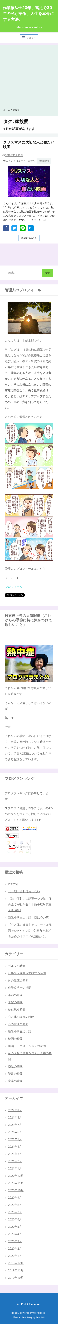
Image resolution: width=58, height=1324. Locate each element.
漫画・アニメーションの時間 (27, 1046)
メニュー (31, 37)
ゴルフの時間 (16, 966)
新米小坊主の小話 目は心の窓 (28, 917)
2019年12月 (16, 1263)
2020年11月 (16, 1183)
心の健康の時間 (18, 1024)
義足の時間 (15, 1066)
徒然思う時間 (16, 1009)
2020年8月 (15, 1205)
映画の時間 (44, 160)
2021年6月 (15, 1132)
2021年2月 (15, 1161)
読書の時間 (15, 1073)
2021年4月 (15, 1146)
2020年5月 (15, 1227)
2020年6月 (15, 1219)
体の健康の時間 (18, 980)
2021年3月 (15, 1154)
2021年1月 (15, 1168)
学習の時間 (15, 1002)
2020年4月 (15, 1234)
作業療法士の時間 (19, 988)
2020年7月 (15, 1212)
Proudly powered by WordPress (28, 1312)
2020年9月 (15, 1197)
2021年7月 (15, 1125)
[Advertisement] (29, 74)
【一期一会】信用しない (24, 891)
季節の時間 (15, 995)
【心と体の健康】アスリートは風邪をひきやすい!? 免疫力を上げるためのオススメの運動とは (30, 930)
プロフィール (13, 587)
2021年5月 (15, 1139)
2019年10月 (16, 1278)
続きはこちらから (30, 239)
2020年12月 (16, 1176)
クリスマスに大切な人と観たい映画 (28, 144)
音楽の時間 (15, 1081)
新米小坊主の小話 (19, 1031)
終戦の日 (14, 884)
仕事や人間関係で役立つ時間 (27, 973)
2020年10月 (16, 1190)
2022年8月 (15, 1110)
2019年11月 (16, 1270)
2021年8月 (15, 1117)
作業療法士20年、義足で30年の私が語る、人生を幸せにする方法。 (28, 13)
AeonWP (40, 1317)
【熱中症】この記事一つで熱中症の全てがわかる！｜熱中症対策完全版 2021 (30, 904)
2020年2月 (15, 1248)
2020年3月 (15, 1241)
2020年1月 (15, 1256)
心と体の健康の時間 (21, 1017)
